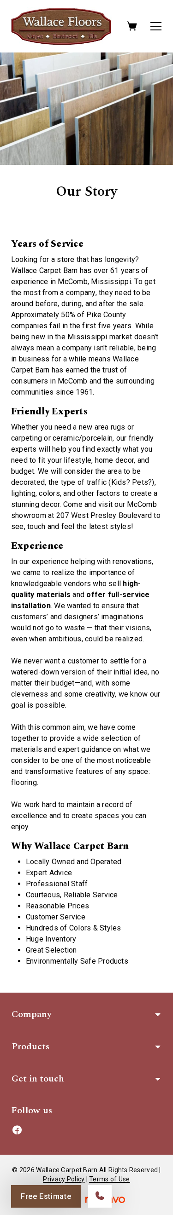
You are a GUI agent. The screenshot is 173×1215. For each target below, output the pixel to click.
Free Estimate (46, 1196)
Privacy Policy (63, 1179)
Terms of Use (109, 1179)
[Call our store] (100, 1196)
